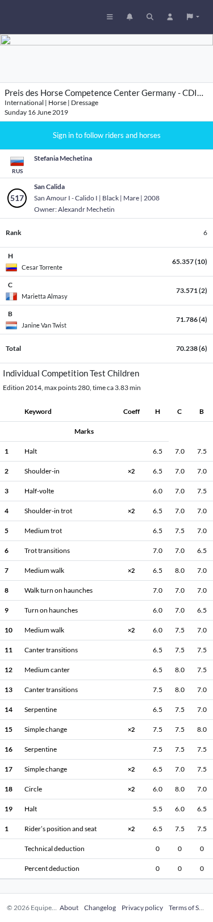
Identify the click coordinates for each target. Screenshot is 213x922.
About (69, 907)
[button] (193, 17)
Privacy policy (142, 907)
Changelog (100, 907)
